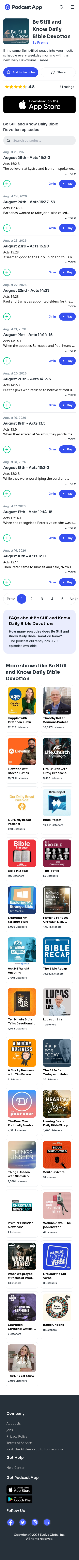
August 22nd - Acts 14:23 (26, 290)
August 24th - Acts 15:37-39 (29, 202)
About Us (13, 1423)
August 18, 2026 (14, 462)
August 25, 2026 (14, 152)
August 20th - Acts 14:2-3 (27, 379)
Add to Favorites (24, 72)
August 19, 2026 (14, 417)
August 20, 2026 (15, 373)
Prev (11, 599)
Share (61, 72)
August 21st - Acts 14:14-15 (28, 335)
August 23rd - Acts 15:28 (26, 246)
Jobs (9, 1430)
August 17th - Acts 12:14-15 (27, 512)
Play (69, 184)
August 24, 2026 (15, 196)
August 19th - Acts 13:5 (24, 423)
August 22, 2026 (15, 285)
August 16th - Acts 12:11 (24, 556)
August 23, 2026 (15, 240)
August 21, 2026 (14, 329)
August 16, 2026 (14, 550)
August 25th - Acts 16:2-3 (26, 157)
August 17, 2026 (14, 506)
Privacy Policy (16, 1436)
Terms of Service (19, 1443)
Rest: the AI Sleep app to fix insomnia (34, 1449)
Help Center (15, 1467)
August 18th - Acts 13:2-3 (26, 467)
